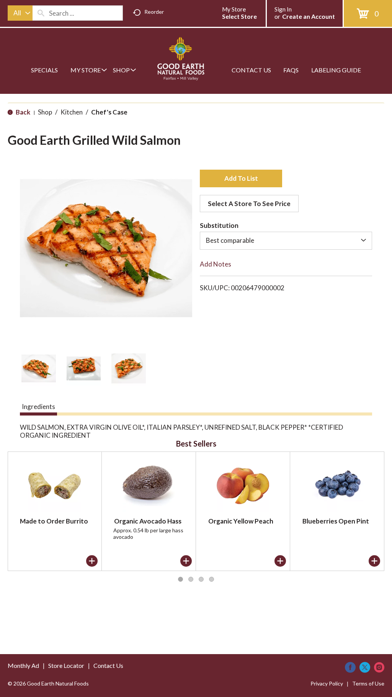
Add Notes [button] (215, 264)
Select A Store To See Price (249, 204)
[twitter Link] (364, 667)
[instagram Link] (379, 667)
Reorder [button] (154, 11)
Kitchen (71, 112)
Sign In (283, 9)
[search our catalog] (41, 13)
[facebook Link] (350, 667)
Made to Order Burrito (54, 521)
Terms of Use (368, 683)
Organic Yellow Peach (240, 521)
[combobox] (20, 13)
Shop (45, 112)
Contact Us (108, 665)
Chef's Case (109, 112)
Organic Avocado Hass (147, 521)
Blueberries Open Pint (335, 521)
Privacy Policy (326, 683)
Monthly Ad (23, 665)
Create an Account (308, 16)
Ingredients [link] (38, 406)
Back (22, 112)
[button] (38, 368)
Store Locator (66, 665)
